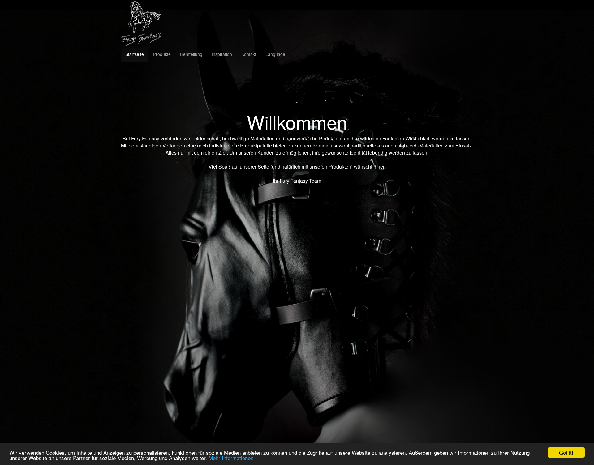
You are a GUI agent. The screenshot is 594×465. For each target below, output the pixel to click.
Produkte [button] (162, 54)
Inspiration (222, 54)
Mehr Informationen (231, 458)
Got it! (566, 452)
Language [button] (275, 54)
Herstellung (191, 54)
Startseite (134, 54)
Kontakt (248, 54)
